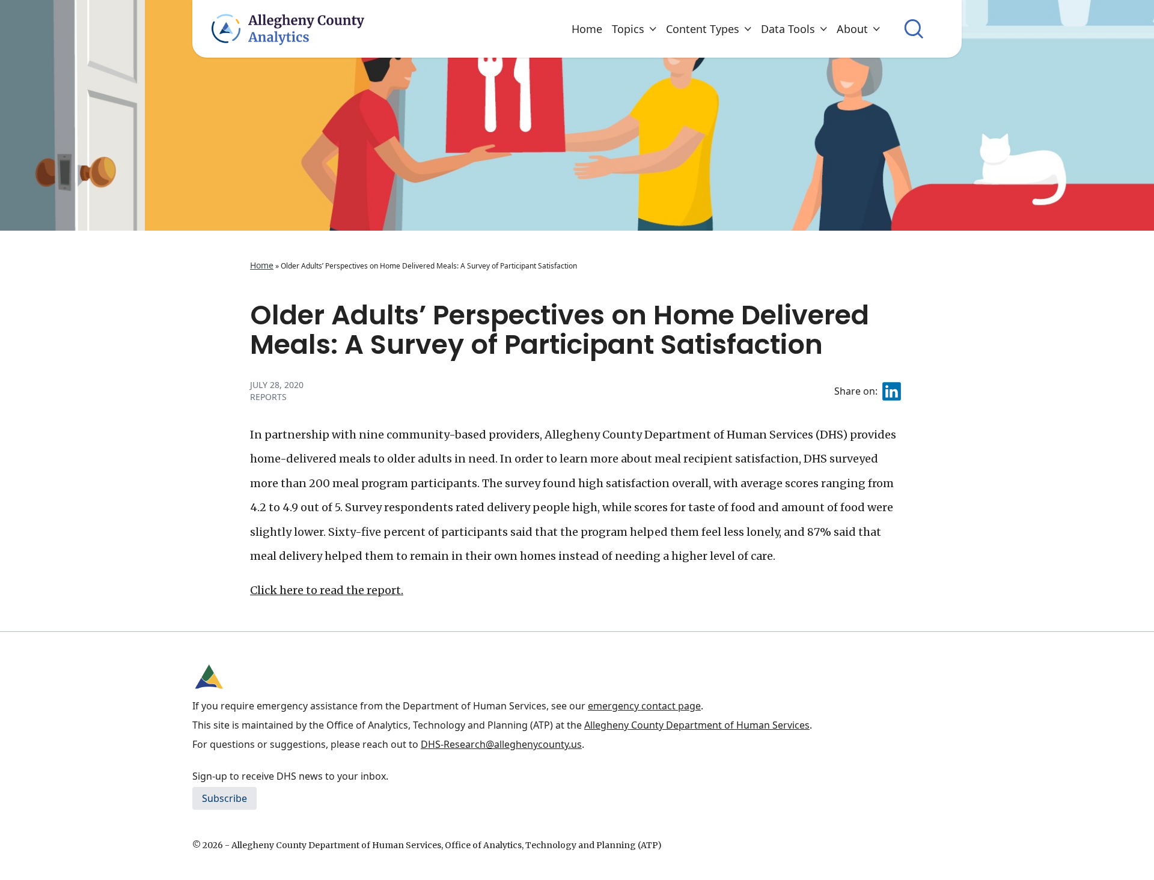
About (852, 29)
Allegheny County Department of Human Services (697, 725)
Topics (628, 29)
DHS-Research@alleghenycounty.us (501, 744)
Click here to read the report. (326, 590)
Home (587, 29)
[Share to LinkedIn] (891, 391)
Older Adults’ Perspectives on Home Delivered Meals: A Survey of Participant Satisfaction (559, 329)
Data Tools (788, 29)
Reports (268, 396)
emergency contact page (644, 705)
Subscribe (224, 798)
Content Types (702, 29)
